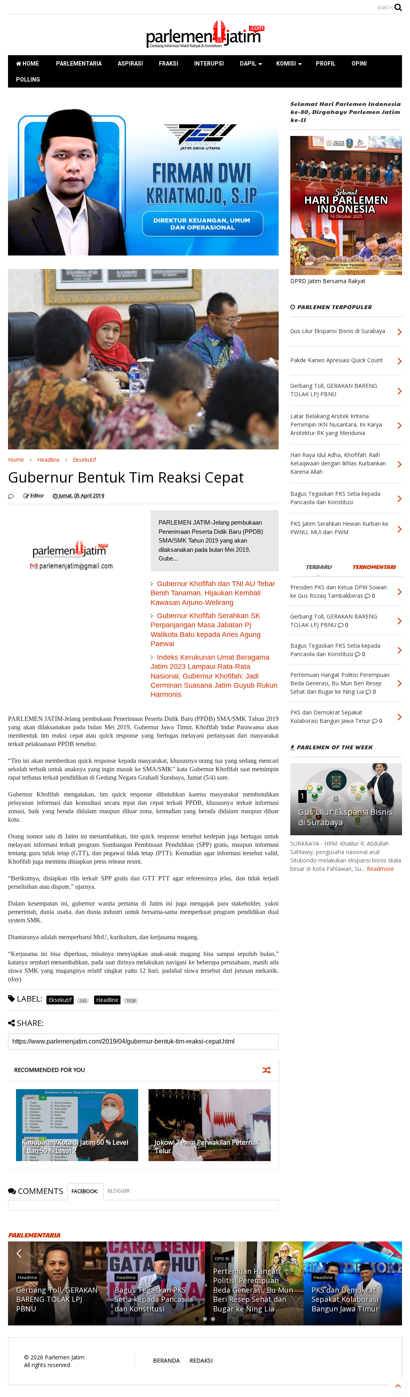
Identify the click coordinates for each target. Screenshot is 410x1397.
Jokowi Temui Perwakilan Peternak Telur (207, 1146)
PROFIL (326, 63)
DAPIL (248, 63)
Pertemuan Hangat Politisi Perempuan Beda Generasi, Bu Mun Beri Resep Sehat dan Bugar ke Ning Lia (253, 1289)
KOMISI (286, 63)
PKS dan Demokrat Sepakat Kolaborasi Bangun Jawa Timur (345, 1299)
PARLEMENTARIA (78, 63)
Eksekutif (84, 459)
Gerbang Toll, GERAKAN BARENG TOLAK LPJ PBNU (57, 1299)
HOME (30, 63)
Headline (48, 459)
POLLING (28, 79)
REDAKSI (201, 1360)
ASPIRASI (130, 63)
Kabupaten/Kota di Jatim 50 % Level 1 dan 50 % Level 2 (75, 1146)
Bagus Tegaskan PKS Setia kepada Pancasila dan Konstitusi (154, 1299)
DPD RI (222, 1258)
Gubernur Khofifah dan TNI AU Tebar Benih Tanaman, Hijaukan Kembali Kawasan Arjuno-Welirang (213, 593)
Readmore (380, 868)
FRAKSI (168, 63)
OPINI (359, 63)
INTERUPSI (209, 63)
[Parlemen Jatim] (205, 45)
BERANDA (166, 1360)
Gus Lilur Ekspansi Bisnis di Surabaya (345, 817)
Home (16, 459)
